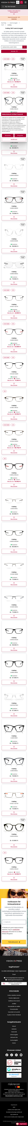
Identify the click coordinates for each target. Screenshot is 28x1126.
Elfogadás (20, 135)
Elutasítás (8, 135)
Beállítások (14, 139)
